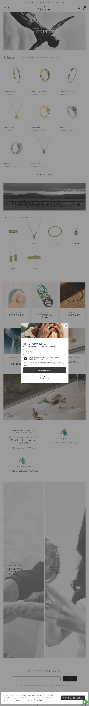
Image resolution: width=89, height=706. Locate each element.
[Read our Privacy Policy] (63, 363)
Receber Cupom (44, 370)
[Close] (65, 326)
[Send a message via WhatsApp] (85, 702)
